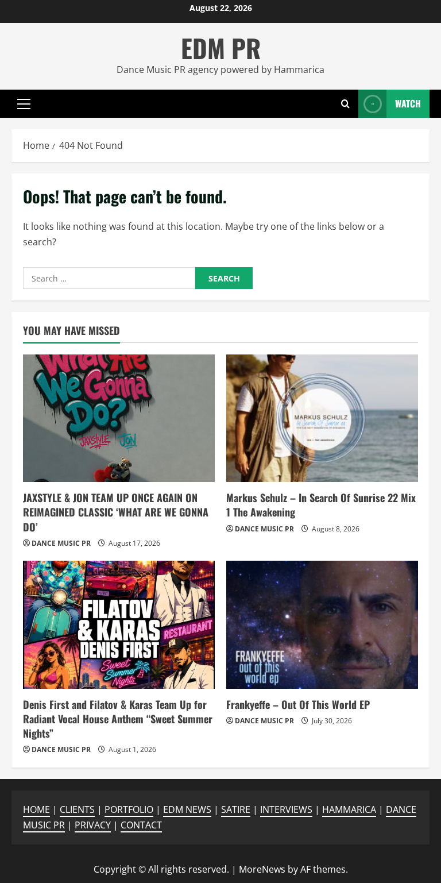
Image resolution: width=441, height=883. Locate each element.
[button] (23, 103)
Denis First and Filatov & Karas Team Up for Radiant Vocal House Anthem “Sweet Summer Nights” (117, 719)
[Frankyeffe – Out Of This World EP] (322, 625)
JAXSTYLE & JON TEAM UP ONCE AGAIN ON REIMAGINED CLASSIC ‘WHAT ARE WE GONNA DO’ (115, 512)
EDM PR (221, 48)
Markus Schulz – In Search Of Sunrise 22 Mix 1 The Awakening (321, 504)
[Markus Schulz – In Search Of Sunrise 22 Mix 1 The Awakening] (322, 418)
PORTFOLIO (129, 809)
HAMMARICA (349, 809)
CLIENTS (77, 809)
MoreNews (262, 869)
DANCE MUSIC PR (61, 543)
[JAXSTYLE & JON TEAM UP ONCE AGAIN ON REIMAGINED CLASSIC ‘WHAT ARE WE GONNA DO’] (119, 418)
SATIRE (235, 809)
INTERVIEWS (286, 809)
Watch (408, 103)
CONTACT (141, 825)
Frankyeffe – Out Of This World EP (298, 704)
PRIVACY (93, 825)
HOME (36, 809)
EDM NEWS (187, 809)
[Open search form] (345, 103)
